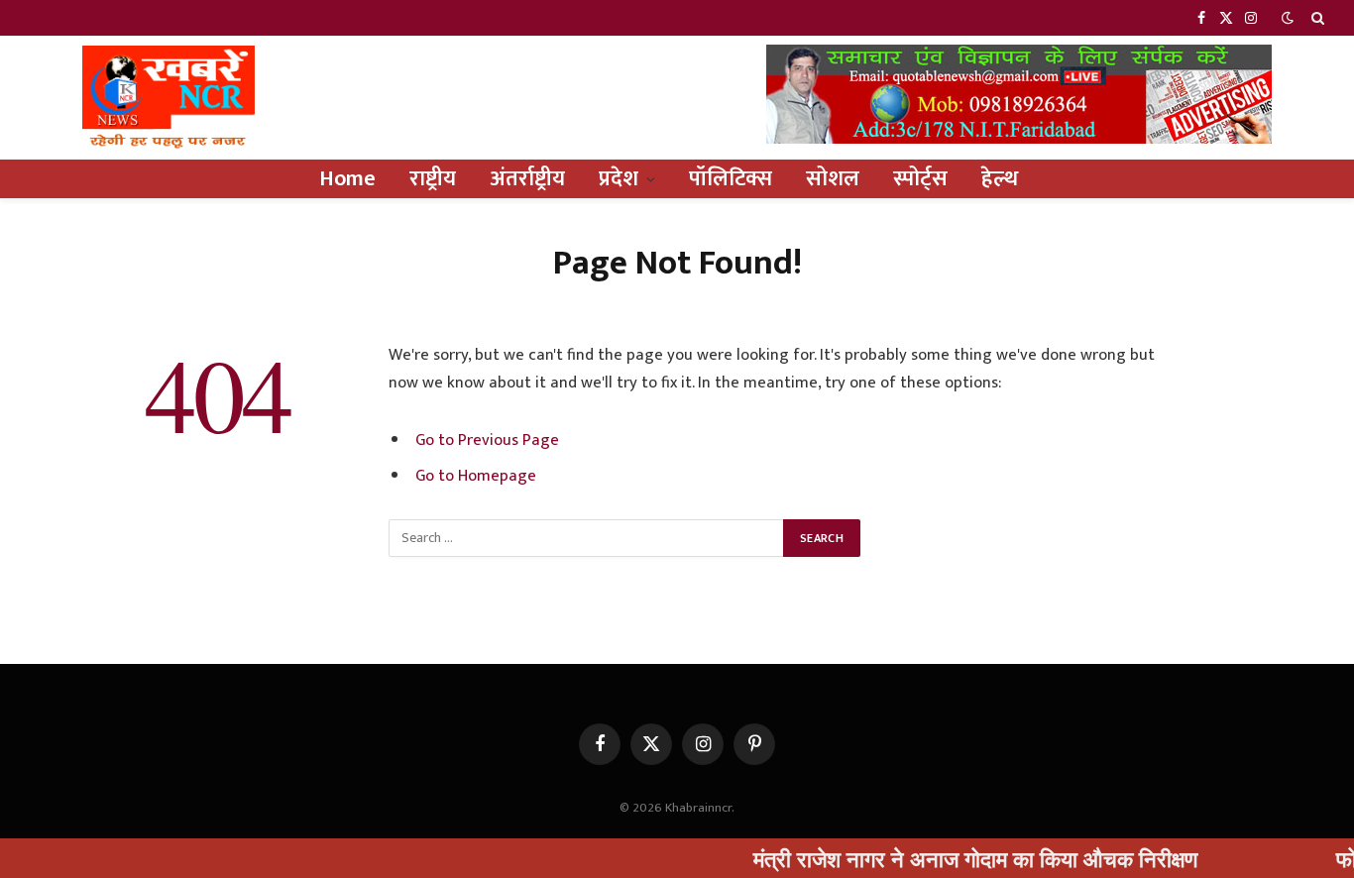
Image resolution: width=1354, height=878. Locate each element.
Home (347, 179)
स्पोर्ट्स (920, 179)
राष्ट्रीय (432, 179)
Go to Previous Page (487, 440)
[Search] (1315, 18)
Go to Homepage (475, 476)
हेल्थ (999, 179)
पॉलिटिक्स (730, 179)
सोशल (832, 179)
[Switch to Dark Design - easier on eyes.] (1287, 18)
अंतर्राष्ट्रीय (527, 179)
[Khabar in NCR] (168, 98)
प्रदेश (618, 179)
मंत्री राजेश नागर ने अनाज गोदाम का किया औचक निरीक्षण (952, 858)
